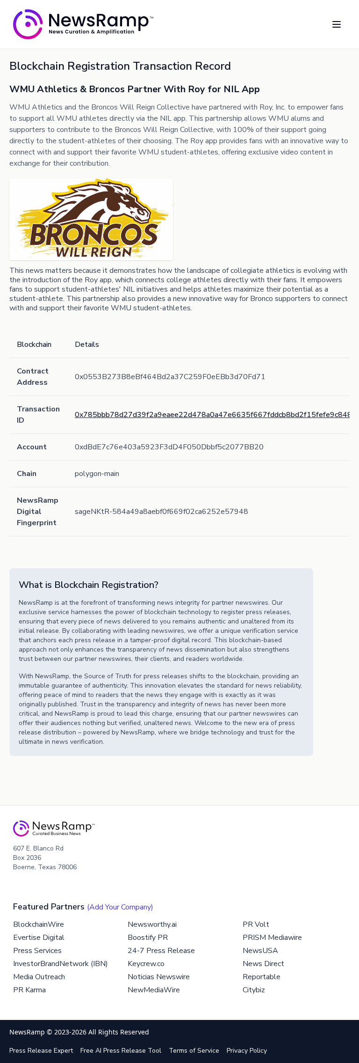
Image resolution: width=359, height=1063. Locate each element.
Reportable (261, 977)
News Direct (263, 964)
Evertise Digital (39, 937)
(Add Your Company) (120, 907)
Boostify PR (148, 937)
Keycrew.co (146, 964)
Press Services (37, 951)
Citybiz (254, 990)
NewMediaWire (154, 990)
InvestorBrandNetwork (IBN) (60, 964)
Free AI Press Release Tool (120, 1050)
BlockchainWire (38, 924)
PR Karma (29, 990)
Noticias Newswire (159, 977)
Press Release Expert (41, 1050)
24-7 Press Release (161, 951)
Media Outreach (39, 977)
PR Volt (256, 924)
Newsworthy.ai (152, 924)
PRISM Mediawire (272, 937)
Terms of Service (194, 1050)
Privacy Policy (247, 1050)
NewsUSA (260, 951)
